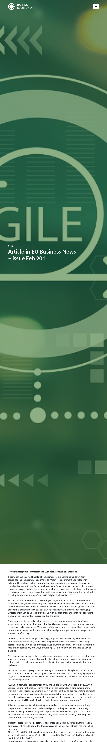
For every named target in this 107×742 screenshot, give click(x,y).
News (10, 246)
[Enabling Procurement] (21, 6)
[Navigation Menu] (96, 6)
